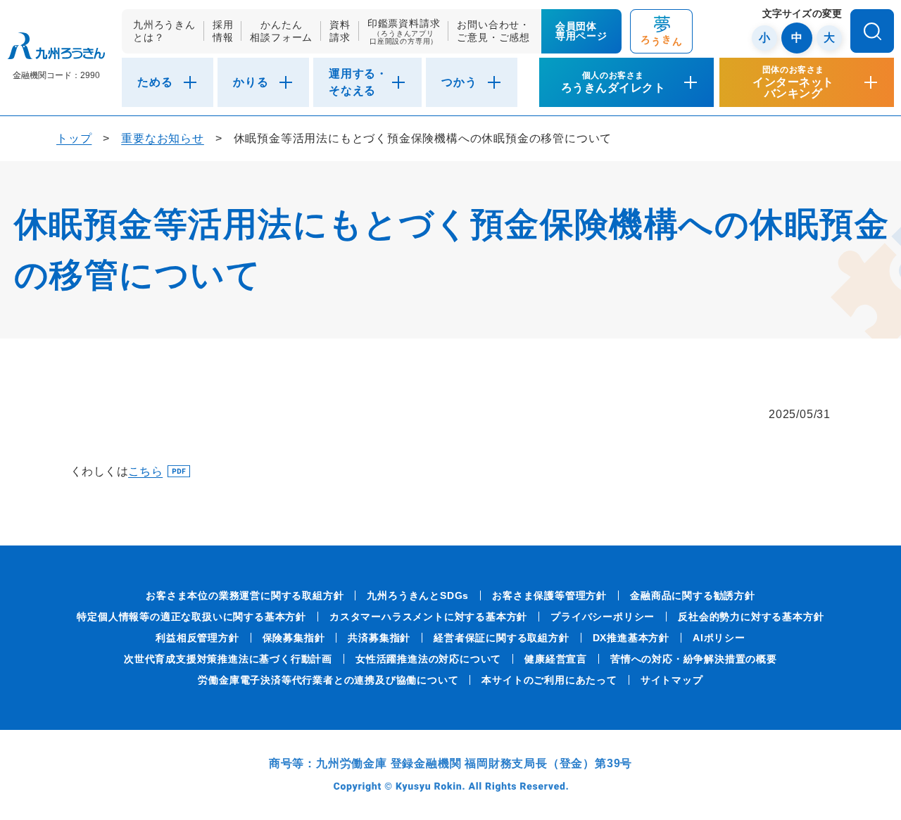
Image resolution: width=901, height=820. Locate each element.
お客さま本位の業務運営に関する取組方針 (245, 595)
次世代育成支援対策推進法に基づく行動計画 (228, 659)
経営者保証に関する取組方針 (501, 638)
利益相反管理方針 (197, 638)
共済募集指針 (379, 638)
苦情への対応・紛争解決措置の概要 (693, 659)
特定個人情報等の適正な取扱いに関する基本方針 (191, 617)
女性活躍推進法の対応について (428, 659)
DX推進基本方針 (631, 638)
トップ (74, 138)
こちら (145, 471)
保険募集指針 (294, 638)
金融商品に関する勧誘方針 (692, 595)
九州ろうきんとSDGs (418, 595)
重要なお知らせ (162, 138)
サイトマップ (672, 680)
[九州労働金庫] (56, 46)
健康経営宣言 (555, 659)
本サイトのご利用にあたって (549, 680)
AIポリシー (719, 638)
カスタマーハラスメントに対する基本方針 (428, 617)
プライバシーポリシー (602, 617)
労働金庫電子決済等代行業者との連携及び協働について (328, 680)
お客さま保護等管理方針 (549, 595)
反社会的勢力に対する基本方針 (751, 617)
